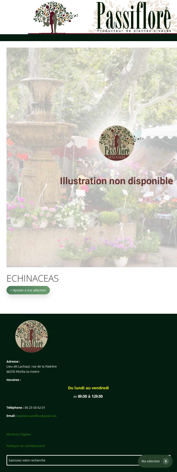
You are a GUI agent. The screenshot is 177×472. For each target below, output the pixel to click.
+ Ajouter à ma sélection (28, 290)
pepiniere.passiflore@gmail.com (37, 416)
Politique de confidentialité (25, 446)
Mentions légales (18, 434)
